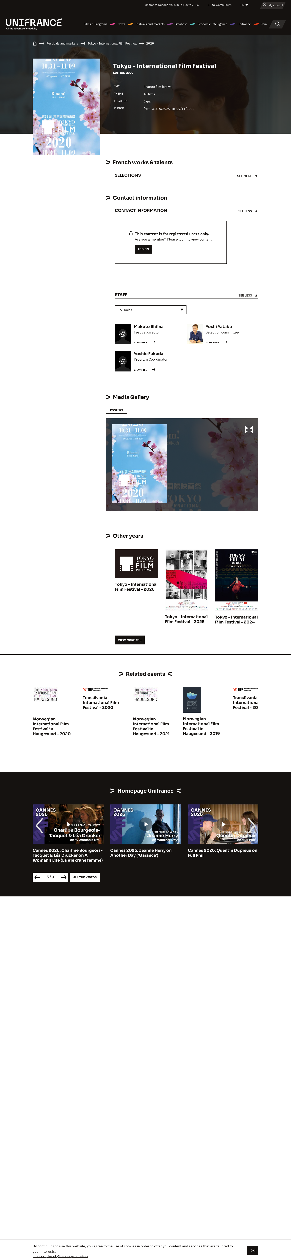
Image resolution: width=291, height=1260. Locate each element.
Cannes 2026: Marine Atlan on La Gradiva (224, 853)
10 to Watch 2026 (220, 5)
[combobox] (150, 309)
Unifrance (244, 24)
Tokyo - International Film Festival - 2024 (236, 620)
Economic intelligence (212, 24)
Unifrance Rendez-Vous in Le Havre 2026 (172, 5)
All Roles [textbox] (126, 310)
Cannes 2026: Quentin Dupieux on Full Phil (148, 853)
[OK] (253, 1250)
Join (264, 24)
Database (181, 24)
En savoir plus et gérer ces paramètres (60, 1256)
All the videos (85, 877)
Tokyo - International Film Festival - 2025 (186, 619)
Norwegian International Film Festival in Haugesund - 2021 (151, 726)
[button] (249, 430)
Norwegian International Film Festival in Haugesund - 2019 (201, 726)
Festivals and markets (150, 24)
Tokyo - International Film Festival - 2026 (136, 587)
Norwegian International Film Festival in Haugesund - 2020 (52, 726)
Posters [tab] (116, 410)
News (121, 24)
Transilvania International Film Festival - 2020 (101, 702)
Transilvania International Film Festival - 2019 (251, 702)
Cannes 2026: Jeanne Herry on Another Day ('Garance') (67, 853)
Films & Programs (95, 24)
